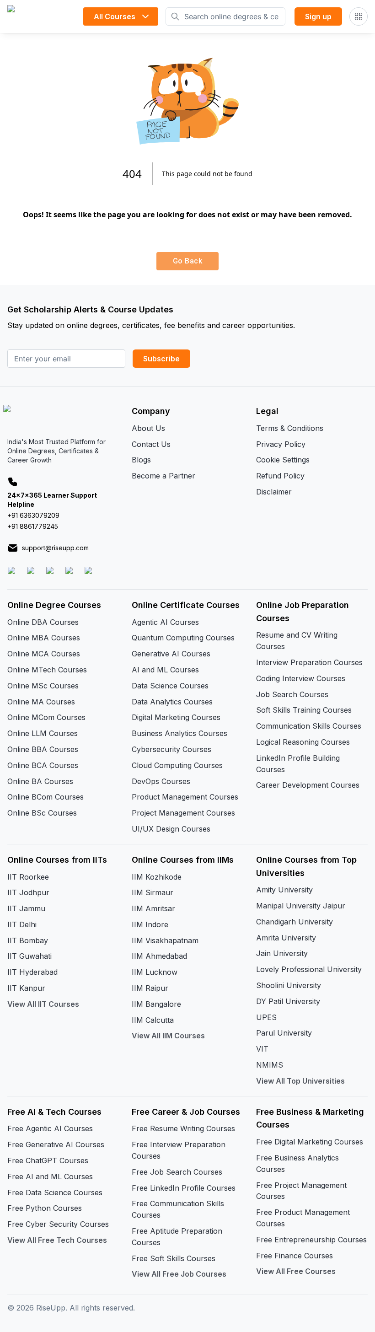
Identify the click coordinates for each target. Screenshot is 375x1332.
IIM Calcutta (153, 1020)
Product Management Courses (185, 796)
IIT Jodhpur (28, 892)
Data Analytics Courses (172, 701)
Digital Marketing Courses (176, 717)
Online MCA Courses (43, 653)
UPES (266, 1017)
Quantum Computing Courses (183, 637)
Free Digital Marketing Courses (309, 1141)
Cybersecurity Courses (171, 749)
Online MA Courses (41, 701)
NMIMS (269, 1064)
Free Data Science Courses (54, 1192)
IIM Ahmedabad (159, 956)
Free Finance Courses (294, 1255)
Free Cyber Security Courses (58, 1224)
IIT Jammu (26, 908)
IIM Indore (150, 924)
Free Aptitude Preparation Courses (177, 1236)
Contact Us (151, 444)
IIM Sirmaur (152, 892)
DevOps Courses (161, 781)
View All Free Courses (296, 1271)
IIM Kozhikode (157, 876)
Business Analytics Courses (179, 733)
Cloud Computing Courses (177, 765)
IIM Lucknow (154, 972)
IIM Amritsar (153, 908)
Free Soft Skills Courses (173, 1258)
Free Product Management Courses (303, 1218)
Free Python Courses (44, 1208)
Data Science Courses (170, 685)
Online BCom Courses (45, 796)
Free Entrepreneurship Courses (311, 1239)
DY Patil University (288, 1001)
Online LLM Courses (42, 733)
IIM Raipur (150, 988)
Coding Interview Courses (300, 678)
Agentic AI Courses (165, 622)
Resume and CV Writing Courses (297, 640)
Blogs (141, 459)
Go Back (187, 261)
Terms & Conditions (289, 428)
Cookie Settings (283, 459)
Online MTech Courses (47, 669)
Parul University (284, 1032)
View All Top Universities (300, 1080)
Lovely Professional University (309, 969)
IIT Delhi (22, 924)
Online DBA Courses (43, 622)
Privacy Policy (280, 444)
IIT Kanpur (26, 988)
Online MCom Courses (46, 717)
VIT (262, 1048)
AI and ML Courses (165, 669)
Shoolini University (288, 985)
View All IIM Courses (168, 1035)
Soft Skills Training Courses (304, 709)
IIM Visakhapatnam (165, 940)
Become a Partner (163, 475)
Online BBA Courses (42, 749)
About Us (148, 428)
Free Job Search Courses (177, 1171)
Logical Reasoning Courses (303, 742)
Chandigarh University (294, 921)
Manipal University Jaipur (300, 905)
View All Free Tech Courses (57, 1240)
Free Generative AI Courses (55, 1144)
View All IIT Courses (43, 1004)
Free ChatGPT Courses (47, 1160)
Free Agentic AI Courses (50, 1128)
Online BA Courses (40, 781)
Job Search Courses (292, 694)
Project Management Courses (183, 812)
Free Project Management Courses (301, 1191)
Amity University (284, 889)
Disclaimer (274, 491)
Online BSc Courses (42, 812)
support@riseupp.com (55, 548)
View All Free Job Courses (179, 1273)
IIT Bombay (27, 940)
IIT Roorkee (28, 876)
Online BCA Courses (42, 765)
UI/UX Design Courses (171, 828)
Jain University (282, 953)
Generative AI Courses (171, 653)
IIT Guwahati (29, 956)
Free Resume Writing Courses (183, 1128)
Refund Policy (280, 475)
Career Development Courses (307, 785)
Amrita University (286, 937)
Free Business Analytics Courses (297, 1163)
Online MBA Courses (43, 637)
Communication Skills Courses (308, 725)
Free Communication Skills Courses (178, 1209)
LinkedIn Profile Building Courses (298, 763)
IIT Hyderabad (32, 972)
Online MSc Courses (43, 685)
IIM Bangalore (156, 1004)
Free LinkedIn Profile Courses (184, 1187)
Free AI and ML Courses (50, 1176)
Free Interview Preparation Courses (178, 1150)
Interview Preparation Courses (309, 662)
